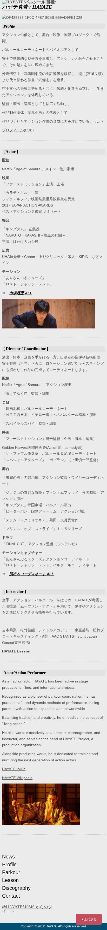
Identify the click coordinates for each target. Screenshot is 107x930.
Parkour (11, 872)
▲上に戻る (89, 919)
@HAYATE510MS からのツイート (27, 909)
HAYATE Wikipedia (17, 778)
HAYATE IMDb (13, 769)
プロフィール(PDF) (18, 130)
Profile (9, 864)
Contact (11, 896)
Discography (16, 888)
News (8, 857)
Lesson (10, 880)
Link (100, 121)
